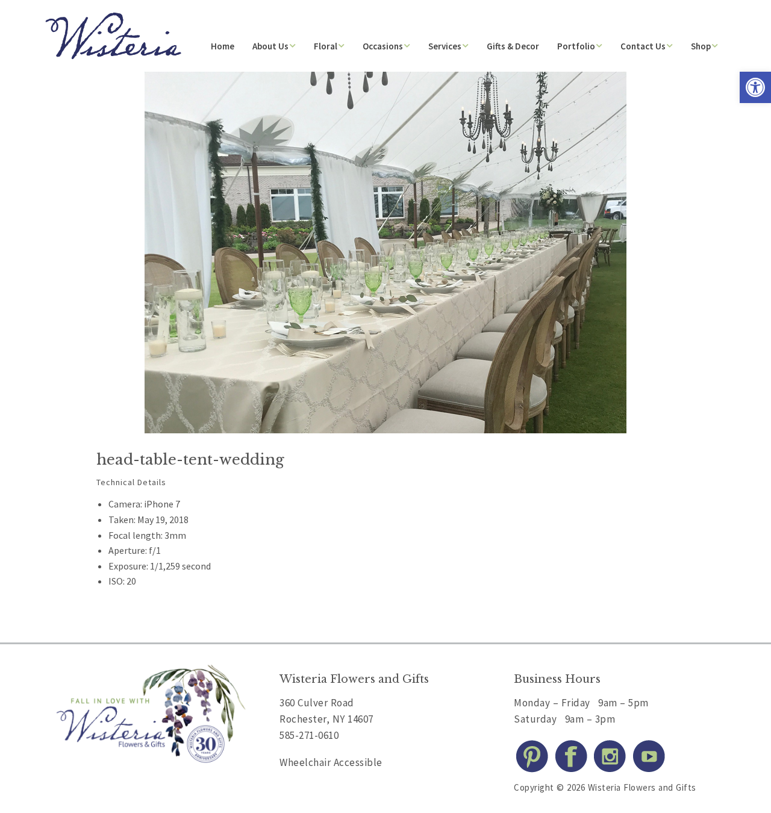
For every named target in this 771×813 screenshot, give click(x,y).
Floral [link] (325, 46)
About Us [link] (270, 46)
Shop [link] (701, 46)
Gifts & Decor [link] (513, 46)
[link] (755, 87)
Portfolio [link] (576, 46)
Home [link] (222, 46)
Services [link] (444, 46)
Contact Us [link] (643, 46)
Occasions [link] (383, 46)
